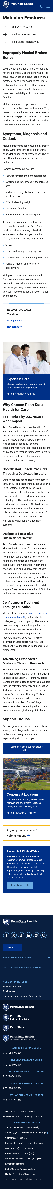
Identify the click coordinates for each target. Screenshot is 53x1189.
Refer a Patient (16, 835)
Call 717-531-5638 (22, 27)
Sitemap (40, 1117)
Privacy (28, 1117)
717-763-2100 (12, 1076)
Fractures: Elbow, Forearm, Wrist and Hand (23, 996)
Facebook (6, 935)
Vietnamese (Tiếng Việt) (16, 1138)
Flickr (36, 935)
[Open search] (42, 7)
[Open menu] (48, 6)
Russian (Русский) (14, 1143)
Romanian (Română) (15, 1164)
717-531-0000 (12, 1064)
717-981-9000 (12, 1052)
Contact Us (12, 947)
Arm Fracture (9, 991)
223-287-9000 (12, 1088)
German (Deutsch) (14, 1159)
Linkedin (29, 935)
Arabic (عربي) (11, 1133)
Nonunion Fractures (12, 986)
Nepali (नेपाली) (32, 1128)
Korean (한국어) (13, 1153)
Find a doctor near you (21, 394)
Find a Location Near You (25, 41)
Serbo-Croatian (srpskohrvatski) (20, 1169)
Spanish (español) (14, 1128)
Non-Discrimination (12, 1117)
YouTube (21, 935)
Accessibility (9, 1111)
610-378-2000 (12, 1100)
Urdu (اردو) (29, 1153)
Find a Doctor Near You (24, 34)
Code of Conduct (27, 1111)
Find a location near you (22, 813)
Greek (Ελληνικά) (34, 1159)
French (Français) (34, 1143)
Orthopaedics (14, 320)
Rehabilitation (14, 326)
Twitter (14, 935)
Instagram (43, 935)
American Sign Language (34, 1133)
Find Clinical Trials (20, 885)
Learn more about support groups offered (26, 748)
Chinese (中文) (12, 1148)
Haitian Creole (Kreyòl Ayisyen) (20, 1174)
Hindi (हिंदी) (28, 1148)
